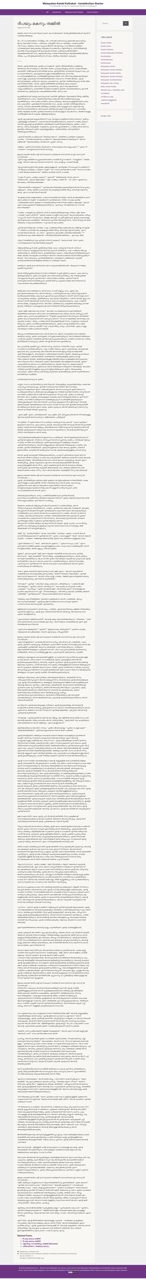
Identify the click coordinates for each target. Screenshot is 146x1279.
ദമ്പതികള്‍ (105, 93)
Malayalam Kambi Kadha (111, 73)
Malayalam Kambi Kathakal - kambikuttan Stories (73, 3)
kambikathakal (63, 1253)
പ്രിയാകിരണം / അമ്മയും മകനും (35, 1246)
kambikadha (53, 1253)
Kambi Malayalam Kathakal (111, 53)
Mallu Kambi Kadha (108, 87)
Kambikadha (106, 56)
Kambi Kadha (106, 43)
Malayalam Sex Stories (110, 83)
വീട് (47, 12)
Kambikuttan (56, 12)
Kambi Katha (106, 46)
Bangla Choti (106, 116)
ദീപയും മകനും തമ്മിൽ (31, 1239)
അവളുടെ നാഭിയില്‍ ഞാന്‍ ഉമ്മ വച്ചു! (32, 1258)
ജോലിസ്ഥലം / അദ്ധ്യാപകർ (29, 1251)
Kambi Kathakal (92, 12)
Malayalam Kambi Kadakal (74, 12)
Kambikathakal (107, 60)
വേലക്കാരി (105, 103)
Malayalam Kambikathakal (111, 80)
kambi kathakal (25, 1253)
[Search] (126, 23)
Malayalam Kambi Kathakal (111, 76)
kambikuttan (73, 1253)
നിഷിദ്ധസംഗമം (107, 97)
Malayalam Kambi (108, 66)
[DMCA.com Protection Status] (73, 1273)
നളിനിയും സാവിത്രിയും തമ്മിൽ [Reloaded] (40, 1244)
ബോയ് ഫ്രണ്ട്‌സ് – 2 (26, 1256)
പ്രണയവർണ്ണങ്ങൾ (108, 100)
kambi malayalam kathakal (39, 1253)
